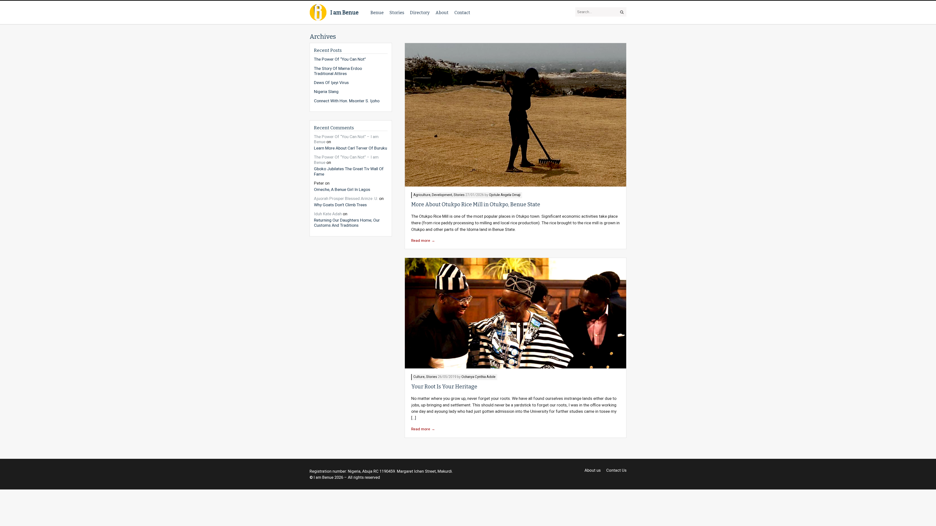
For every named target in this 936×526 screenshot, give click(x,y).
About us (593, 471)
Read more (423, 241)
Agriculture (421, 195)
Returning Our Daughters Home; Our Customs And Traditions (347, 222)
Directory (420, 12)
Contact (462, 12)
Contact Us (616, 471)
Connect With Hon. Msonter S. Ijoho (347, 101)
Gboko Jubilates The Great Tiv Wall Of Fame (349, 171)
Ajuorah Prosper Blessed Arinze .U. (346, 199)
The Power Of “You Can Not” (340, 59)
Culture (419, 377)
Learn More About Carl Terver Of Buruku (350, 148)
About (442, 12)
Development (442, 195)
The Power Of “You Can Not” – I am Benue (346, 139)
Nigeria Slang (326, 91)
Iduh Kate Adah (328, 214)
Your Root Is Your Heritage (444, 387)
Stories (397, 12)
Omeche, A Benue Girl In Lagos (342, 189)
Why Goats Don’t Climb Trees (340, 204)
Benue (377, 12)
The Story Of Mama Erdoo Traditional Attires (338, 71)
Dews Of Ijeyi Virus (331, 82)
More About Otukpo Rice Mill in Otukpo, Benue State (475, 204)
